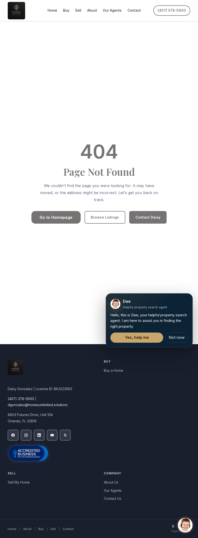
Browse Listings (105, 217)
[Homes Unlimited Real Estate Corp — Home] (16, 10)
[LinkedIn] (39, 435)
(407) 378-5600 (172, 10)
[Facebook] (13, 435)
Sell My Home (19, 482)
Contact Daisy (148, 217)
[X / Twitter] (65, 435)
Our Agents (112, 10)
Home (52, 10)
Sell (78, 10)
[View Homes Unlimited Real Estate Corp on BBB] (28, 453)
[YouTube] (52, 435)
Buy (66, 10)
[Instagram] (26, 435)
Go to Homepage (56, 217)
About (92, 10)
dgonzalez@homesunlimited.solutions (38, 405)
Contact (134, 10)
